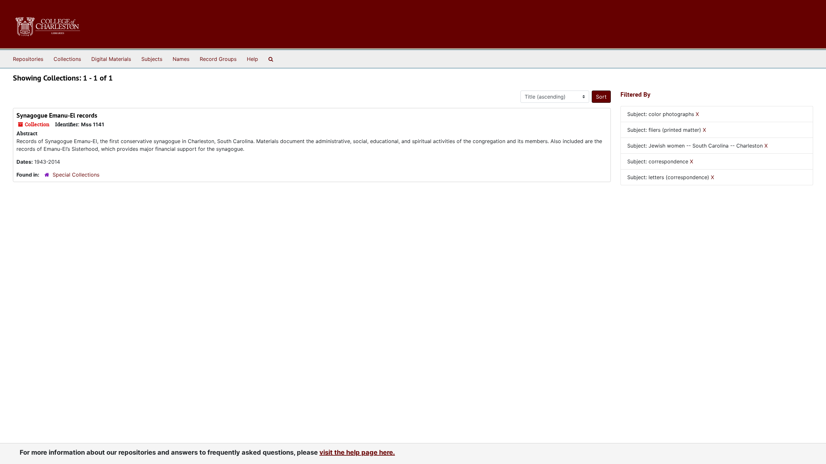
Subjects (151, 59)
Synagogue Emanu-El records (56, 115)
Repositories (28, 59)
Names (181, 59)
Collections (67, 59)
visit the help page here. (357, 452)
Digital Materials (111, 59)
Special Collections (76, 174)
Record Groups (218, 59)
